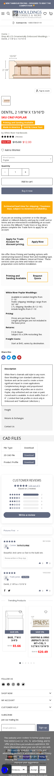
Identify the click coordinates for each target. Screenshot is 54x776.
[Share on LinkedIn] (14, 357)
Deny (42, 770)
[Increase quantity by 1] (25, 172)
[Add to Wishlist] (20, 612)
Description (10, 368)
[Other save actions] (23, 769)
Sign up (43, 727)
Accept (34, 770)
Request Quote (37, 277)
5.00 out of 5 (34, 485)
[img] (10, 541)
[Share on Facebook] (3, 357)
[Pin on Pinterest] (19, 357)
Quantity (5, 166)
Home (4, 34)
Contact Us (9, 426)
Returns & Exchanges (14, 418)
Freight (7, 409)
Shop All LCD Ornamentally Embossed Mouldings (24, 36)
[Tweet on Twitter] (9, 357)
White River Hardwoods (15, 132)
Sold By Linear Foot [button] (33, 127)
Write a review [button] (27, 514)
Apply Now (38, 241)
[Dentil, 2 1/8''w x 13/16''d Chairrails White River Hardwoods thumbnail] (6, 100)
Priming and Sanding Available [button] (18, 122)
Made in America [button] (11, 127)
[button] (14, 495)
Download (29, 455)
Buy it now (27, 190)
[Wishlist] (45, 13)
